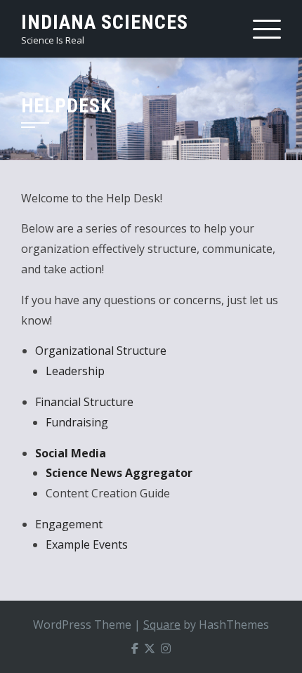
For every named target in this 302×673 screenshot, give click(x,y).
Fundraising (77, 422)
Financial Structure (84, 402)
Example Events (87, 544)
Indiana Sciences (104, 22)
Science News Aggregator (119, 473)
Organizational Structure (100, 350)
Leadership (75, 371)
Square (161, 624)
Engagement (69, 524)
